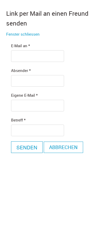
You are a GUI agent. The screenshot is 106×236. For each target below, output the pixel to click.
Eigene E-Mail (24, 95)
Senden (26, 147)
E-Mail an (20, 45)
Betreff (18, 120)
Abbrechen (63, 147)
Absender (21, 70)
